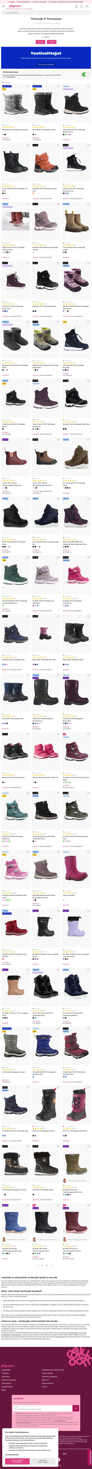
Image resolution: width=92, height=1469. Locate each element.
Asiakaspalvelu (6, 1370)
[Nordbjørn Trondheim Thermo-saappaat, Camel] (37, 959)
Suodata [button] (40, 42)
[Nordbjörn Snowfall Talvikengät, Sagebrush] (65, 782)
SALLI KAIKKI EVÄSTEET (17, 1461)
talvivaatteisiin (73, 1333)
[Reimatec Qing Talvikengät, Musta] (3, 782)
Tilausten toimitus (47, 1373)
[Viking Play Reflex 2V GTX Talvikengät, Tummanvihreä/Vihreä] (3, 605)
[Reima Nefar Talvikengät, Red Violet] (33, 664)
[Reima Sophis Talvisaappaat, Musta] (5, 134)
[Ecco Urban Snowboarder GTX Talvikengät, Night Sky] (35, 1018)
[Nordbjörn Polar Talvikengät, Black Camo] (35, 311)
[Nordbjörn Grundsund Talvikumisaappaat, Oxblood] (70, 1194)
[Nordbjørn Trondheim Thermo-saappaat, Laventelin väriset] (35, 959)
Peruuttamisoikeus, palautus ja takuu (53, 1370)
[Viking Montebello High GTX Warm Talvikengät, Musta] (33, 841)
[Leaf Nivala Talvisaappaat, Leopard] (3, 1077)
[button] (3, 6)
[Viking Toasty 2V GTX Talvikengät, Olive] (65, 134)
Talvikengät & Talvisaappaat (51, 23)
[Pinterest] (58, 1460)
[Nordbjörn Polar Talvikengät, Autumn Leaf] (33, 193)
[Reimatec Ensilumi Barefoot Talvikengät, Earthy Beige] (65, 311)
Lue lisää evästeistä (12, 1454)
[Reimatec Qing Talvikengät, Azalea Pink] (5, 782)
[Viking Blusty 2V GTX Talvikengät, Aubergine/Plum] (63, 1077)
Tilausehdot (5, 1373)
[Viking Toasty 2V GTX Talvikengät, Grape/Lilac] (70, 134)
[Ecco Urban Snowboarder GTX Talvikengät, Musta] (33, 1018)
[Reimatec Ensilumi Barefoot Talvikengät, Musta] (68, 311)
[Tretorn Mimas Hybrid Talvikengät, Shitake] (5, 193)
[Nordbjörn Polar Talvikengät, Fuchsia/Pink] (35, 605)
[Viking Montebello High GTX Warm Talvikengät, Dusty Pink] (35, 841)
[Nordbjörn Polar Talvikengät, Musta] (33, 311)
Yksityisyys (45, 1380)
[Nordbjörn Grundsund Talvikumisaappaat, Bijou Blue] (65, 1194)
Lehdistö (44, 1386)
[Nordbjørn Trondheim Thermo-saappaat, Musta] (33, 959)
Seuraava (52, 1265)
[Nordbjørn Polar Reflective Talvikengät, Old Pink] (33, 252)
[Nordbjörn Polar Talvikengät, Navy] (37, 605)
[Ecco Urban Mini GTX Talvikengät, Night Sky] (65, 488)
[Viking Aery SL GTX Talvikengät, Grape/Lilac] (65, 193)
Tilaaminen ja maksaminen (49, 1376)
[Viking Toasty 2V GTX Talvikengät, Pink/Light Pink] (68, 134)
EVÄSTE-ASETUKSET (43, 1461)
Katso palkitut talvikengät (46, 64)
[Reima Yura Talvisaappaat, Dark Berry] (35, 1135)
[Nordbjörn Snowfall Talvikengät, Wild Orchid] (68, 782)
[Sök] (4, 12)
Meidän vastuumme (48, 1383)
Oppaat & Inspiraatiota (9, 1380)
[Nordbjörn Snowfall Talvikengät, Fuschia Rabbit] (63, 782)
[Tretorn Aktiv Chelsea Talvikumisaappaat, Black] (6, 488)
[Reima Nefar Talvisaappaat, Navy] (37, 664)
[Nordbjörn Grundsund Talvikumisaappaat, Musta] (68, 1194)
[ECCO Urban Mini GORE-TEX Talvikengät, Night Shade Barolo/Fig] (70, 488)
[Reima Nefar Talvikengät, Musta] (35, 664)
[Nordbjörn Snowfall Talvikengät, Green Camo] (70, 782)
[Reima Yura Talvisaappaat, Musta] (33, 1135)
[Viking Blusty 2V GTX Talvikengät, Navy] (65, 1077)
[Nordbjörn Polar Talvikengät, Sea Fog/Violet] (33, 605)
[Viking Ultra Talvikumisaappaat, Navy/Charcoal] (35, 723)
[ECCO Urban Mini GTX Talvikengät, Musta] (68, 488)
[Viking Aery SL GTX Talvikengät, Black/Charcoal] (63, 193)
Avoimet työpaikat (7, 1386)
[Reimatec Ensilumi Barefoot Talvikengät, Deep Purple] (63, 311)
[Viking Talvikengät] (63, 900)
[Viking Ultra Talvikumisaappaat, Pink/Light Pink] (39, 723)
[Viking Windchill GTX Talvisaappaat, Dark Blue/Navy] (33, 1077)
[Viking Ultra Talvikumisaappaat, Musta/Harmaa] (33, 723)
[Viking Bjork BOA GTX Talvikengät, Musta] (3, 429)
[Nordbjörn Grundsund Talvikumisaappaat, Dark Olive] (63, 1194)
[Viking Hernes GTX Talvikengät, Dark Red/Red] (3, 959)
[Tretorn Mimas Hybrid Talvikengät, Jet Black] (3, 193)
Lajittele (51, 42)
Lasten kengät (36, 23)
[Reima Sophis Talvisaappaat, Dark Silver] (3, 134)
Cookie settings (6, 1383)
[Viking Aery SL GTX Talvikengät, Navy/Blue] (68, 193)
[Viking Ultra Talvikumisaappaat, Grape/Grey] (37, 723)
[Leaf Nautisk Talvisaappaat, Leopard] (3, 1194)
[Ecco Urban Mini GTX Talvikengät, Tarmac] (63, 488)
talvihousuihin (16, 1335)
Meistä (4, 1390)
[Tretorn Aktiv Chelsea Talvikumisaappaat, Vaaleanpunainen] (3, 488)
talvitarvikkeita (60, 1337)
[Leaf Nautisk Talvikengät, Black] (5, 1194)
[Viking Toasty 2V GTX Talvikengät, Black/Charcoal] (63, 134)
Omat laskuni (6, 1376)
